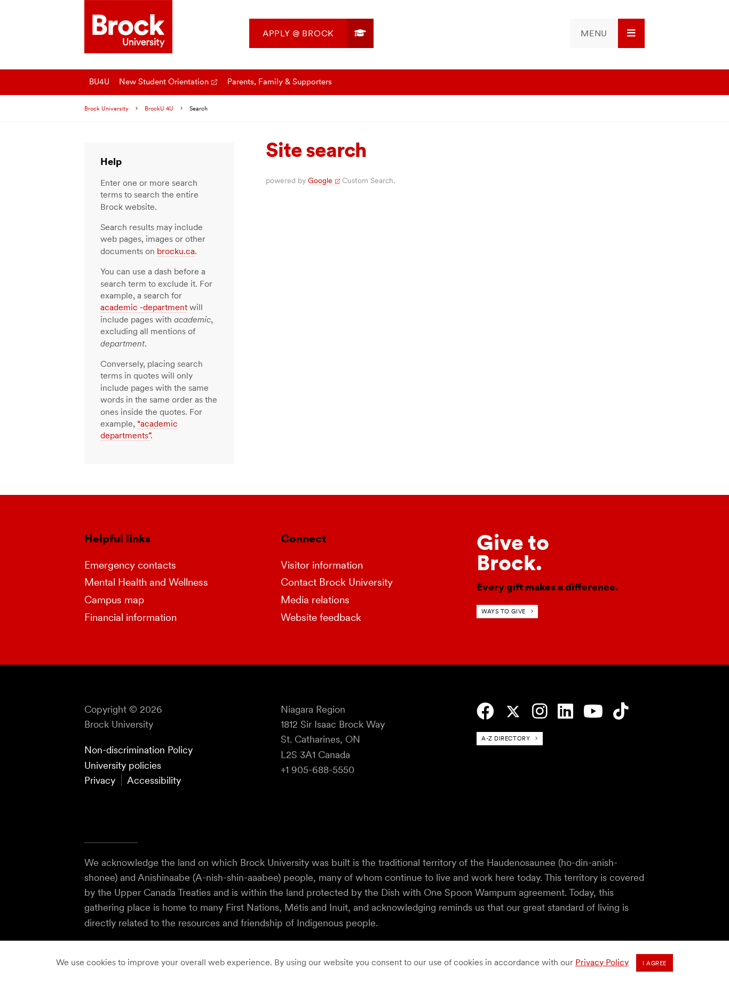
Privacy (99, 780)
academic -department (143, 307)
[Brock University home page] (128, 27)
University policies (122, 765)
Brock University (106, 108)
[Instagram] (540, 711)
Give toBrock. (513, 553)
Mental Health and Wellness (146, 582)
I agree (655, 963)
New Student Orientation (164, 81)
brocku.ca (176, 251)
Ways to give (503, 611)
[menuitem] (311, 33)
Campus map (114, 600)
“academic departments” (139, 429)
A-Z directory (505, 738)
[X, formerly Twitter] (513, 712)
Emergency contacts (130, 565)
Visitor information (322, 565)
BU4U (99, 81)
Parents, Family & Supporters (279, 81)
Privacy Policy (602, 962)
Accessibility (154, 780)
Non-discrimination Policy (138, 749)
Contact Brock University (337, 582)
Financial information (130, 617)
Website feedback (321, 617)
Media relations (315, 600)
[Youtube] (593, 711)
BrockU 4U (159, 108)
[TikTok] (621, 711)
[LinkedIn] (565, 711)
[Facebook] (485, 711)
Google (320, 180)
